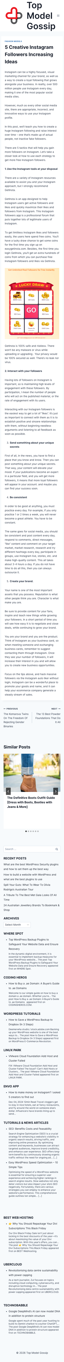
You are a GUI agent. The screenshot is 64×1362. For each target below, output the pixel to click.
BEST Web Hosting (18, 1217)
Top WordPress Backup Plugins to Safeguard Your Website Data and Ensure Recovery (33, 944)
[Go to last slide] (8, 791)
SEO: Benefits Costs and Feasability (30, 1128)
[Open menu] (58, 15)
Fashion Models (13, 41)
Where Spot (13, 933)
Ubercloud (13, 1264)
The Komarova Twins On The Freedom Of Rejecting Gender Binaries (16, 718)
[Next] (55, 791)
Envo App (11, 1086)
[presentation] (32, 773)
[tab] (26, 831)
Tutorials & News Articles (26, 1123)
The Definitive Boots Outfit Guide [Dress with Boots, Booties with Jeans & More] (31, 802)
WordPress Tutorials (22, 1014)
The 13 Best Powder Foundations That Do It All (47, 716)
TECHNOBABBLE (16, 1305)
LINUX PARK (12, 1050)
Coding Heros (15, 977)
